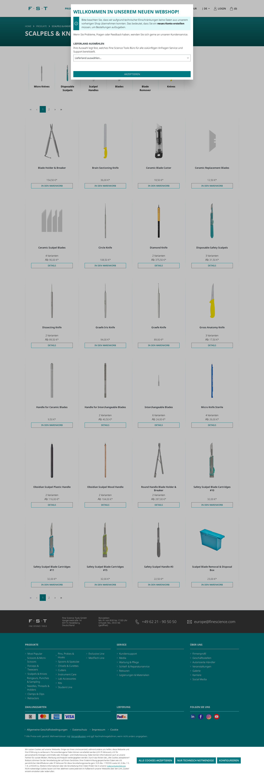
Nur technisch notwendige (195, 760)
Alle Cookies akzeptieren (155, 760)
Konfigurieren (229, 760)
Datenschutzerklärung (116, 766)
